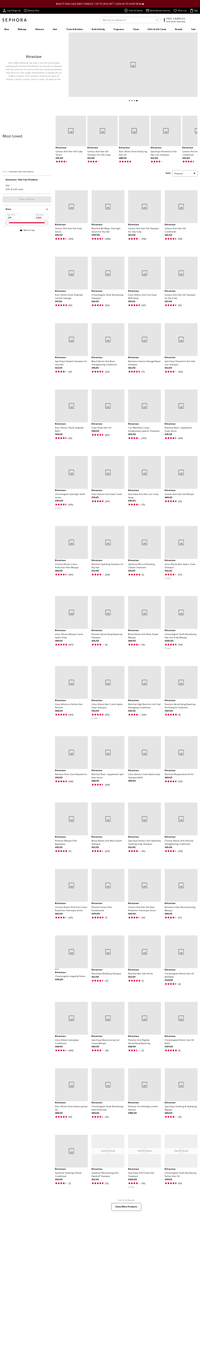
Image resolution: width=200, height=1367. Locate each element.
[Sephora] (14, 20)
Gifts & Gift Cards (14, 189)
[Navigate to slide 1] (129, 100)
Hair (8, 185)
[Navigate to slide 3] (134, 100)
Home (5, 171)
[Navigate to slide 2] (132, 100)
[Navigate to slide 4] (137, 100)
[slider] (7, 222)
